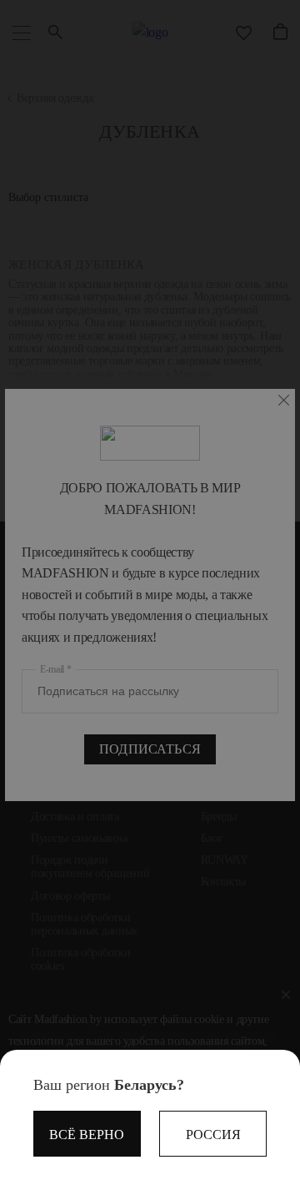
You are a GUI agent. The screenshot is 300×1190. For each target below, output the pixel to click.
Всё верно (86, 1134)
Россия (213, 1134)
